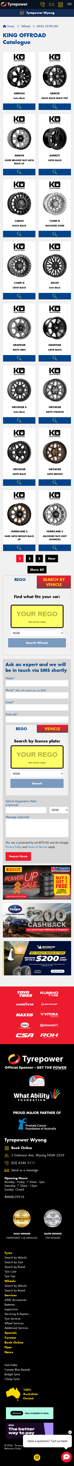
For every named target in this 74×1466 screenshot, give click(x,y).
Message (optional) (17, 817)
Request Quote (18, 856)
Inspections (11, 1309)
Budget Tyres (12, 1374)
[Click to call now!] (42, 4)
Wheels (10, 1281)
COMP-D (55, 221)
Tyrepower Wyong (40, 13)
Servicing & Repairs (16, 1314)
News (8, 1352)
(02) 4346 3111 (23, 1163)
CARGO (19, 221)
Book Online (13, 1342)
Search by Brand (14, 1267)
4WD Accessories (15, 1300)
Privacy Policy (14, 847)
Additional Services (16, 1328)
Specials (10, 1333)
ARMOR (55, 93)
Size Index (10, 1365)
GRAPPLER (19, 345)
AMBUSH (19, 93)
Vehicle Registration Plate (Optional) (21, 803)
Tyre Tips (9, 1276)
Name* (10, 678)
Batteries (9, 1305)
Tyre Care (10, 1271)
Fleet (8, 1347)
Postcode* (12, 714)
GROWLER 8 (19, 407)
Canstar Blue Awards (17, 1370)
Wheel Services (14, 1323)
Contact (10, 1338)
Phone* (26, 690)
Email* (10, 702)
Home (10, 26)
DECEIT (55, 282)
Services (10, 1295)
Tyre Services (12, 1319)
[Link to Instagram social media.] (37, 1457)
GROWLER (55, 407)
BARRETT (55, 155)
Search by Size (13, 1262)
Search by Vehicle (15, 1257)
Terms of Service (37, 847)
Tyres (8, 1253)
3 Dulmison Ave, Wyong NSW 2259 (37, 1155)
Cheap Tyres (12, 1379)
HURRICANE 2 (19, 531)
